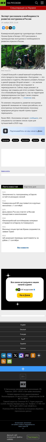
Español (23, 343)
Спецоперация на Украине (23, 7)
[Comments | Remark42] (23, 157)
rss (3, 361)
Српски (23, 348)
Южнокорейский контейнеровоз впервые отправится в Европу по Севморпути (20, 221)
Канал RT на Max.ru (21, 355)
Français (23, 334)
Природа (5, 140)
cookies (10, 439)
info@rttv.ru (32, 406)
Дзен (40, 131)
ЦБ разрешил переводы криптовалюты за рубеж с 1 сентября (20, 239)
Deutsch (23, 329)
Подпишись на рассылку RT (9, 361)
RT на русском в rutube (27, 355)
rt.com (22, 394)
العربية (23, 339)
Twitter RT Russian (15, 355)
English (23, 325)
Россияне (25, 140)
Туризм (35, 140)
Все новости (23, 247)
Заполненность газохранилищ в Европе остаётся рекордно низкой (19, 195)
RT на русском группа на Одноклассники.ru (33, 355)
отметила (27, 97)
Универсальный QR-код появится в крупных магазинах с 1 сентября (21, 204)
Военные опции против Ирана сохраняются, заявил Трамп (21, 230)
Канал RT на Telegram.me (3, 355)
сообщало (34, 118)
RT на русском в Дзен (39, 355)
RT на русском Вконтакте (9, 355)
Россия (15, 140)
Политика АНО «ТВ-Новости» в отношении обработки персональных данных (23, 410)
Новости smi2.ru (5, 171)
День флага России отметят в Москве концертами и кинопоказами (18, 212)
